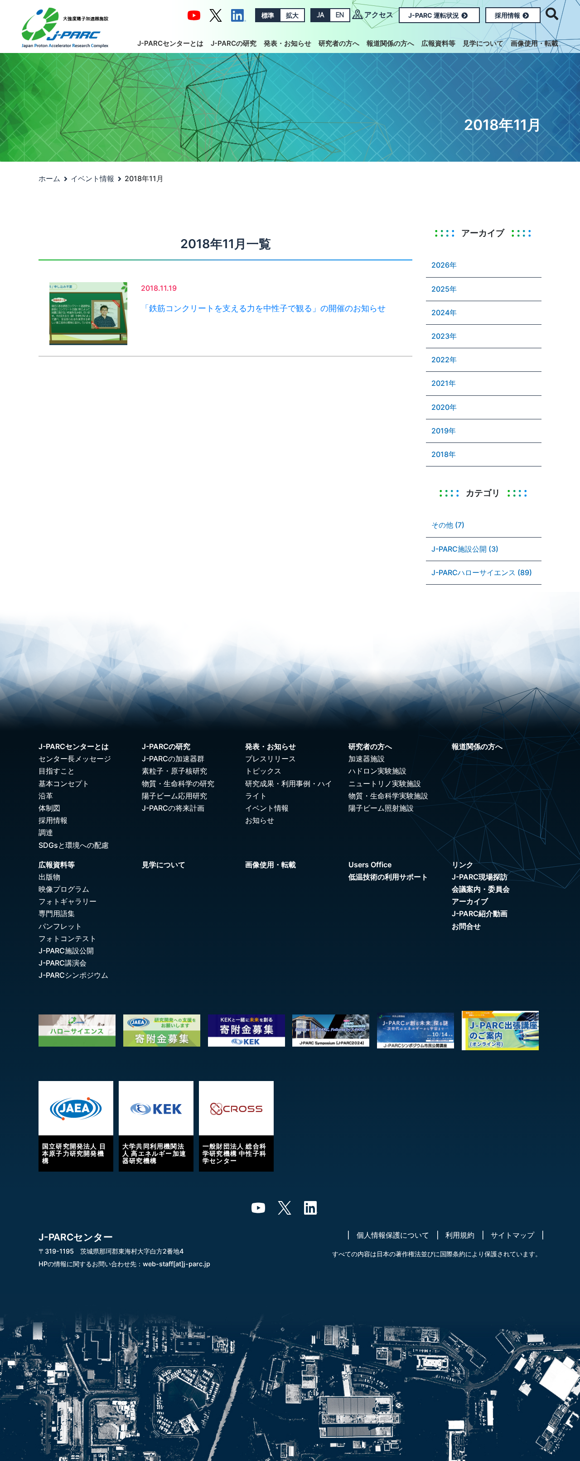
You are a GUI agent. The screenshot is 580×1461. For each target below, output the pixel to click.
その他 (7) (447, 524)
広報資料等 (438, 43)
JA (320, 15)
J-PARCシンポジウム (73, 975)
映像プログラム (64, 889)
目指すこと (57, 770)
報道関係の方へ (390, 43)
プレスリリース (270, 758)
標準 (267, 15)
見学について (483, 43)
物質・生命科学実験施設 (388, 795)
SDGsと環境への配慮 (74, 845)
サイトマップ (512, 1235)
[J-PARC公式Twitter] (215, 14)
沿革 (46, 795)
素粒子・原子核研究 (174, 770)
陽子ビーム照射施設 (381, 807)
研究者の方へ (339, 43)
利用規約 (459, 1235)
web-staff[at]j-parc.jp (176, 1264)
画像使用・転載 (534, 43)
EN (340, 15)
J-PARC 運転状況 (433, 15)
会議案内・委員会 (481, 889)
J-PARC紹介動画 (480, 913)
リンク (463, 864)
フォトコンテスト (68, 938)
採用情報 (507, 15)
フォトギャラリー (68, 901)
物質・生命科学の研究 (178, 783)
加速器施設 (366, 758)
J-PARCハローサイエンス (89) (481, 572)
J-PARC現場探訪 (480, 876)
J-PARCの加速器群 (173, 758)
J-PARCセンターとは (170, 43)
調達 (46, 832)
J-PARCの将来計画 (173, 807)
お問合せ (466, 926)
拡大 (292, 15)
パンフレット (60, 926)
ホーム (49, 178)
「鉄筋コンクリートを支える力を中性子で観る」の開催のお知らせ (263, 308)
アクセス (378, 14)
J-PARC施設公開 (66, 950)
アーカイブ (470, 901)
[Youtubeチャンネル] (194, 14)
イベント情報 (92, 178)
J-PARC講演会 (63, 962)
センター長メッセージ (75, 758)
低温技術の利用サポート (388, 876)
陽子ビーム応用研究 (174, 795)
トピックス (263, 770)
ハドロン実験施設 (377, 770)
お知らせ (259, 820)
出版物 (49, 876)
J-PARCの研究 (233, 43)
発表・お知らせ (287, 43)
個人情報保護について (393, 1235)
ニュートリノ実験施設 (384, 783)
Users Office (370, 864)
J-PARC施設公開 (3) (464, 548)
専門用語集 (57, 913)
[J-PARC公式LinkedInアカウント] (238, 14)
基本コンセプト (64, 783)
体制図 (49, 807)
